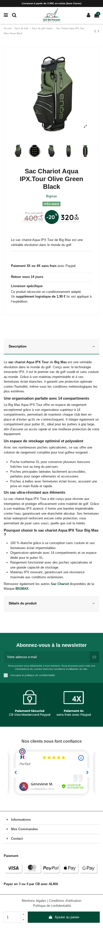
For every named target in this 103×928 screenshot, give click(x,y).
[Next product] (98, 31)
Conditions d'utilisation (65, 901)
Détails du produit (22, 603)
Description (17, 346)
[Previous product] (96, 31)
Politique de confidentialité (52, 906)
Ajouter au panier (67, 917)
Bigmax (51, 196)
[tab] (51, 347)
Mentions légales (34, 901)
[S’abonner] (94, 657)
